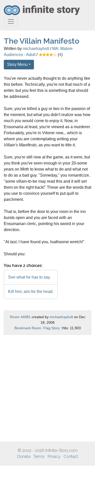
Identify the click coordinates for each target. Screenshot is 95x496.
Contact (71, 456)
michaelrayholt (36, 48)
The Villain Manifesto (41, 41)
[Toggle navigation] (11, 21)
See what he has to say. (29, 277)
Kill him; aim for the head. (30, 291)
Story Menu (17, 64)
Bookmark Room (27, 328)
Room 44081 (20, 317)
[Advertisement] (47, 388)
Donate (23, 456)
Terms (39, 456)
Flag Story (51, 328)
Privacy (54, 456)
